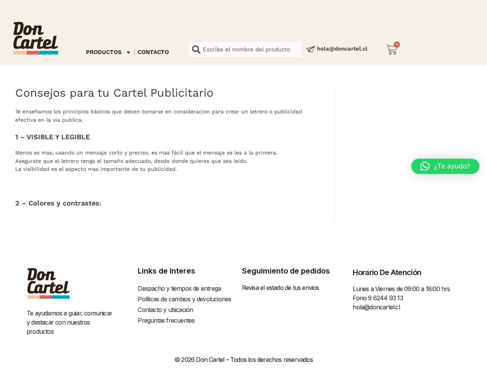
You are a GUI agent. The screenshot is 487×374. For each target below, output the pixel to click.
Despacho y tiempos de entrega (179, 288)
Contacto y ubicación (165, 310)
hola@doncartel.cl (342, 48)
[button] (445, 166)
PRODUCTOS (104, 52)
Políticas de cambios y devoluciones (184, 299)
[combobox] (245, 49)
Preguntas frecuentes (166, 320)
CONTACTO (153, 52)
